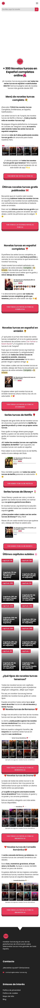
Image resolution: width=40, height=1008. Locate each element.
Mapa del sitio (8, 996)
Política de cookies (10, 993)
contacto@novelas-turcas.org (16, 972)
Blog (4, 999)
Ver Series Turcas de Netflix (20, 483)
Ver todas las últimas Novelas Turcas (20, 226)
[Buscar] (37, 9)
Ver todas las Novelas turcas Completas (20, 308)
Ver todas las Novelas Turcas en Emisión (20, 406)
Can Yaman (31, 341)
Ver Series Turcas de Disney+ (20, 546)
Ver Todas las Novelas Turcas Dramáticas (20, 837)
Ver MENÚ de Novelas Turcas (20, 176)
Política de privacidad (12, 990)
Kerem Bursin (6, 344)
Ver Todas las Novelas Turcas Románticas (20, 769)
